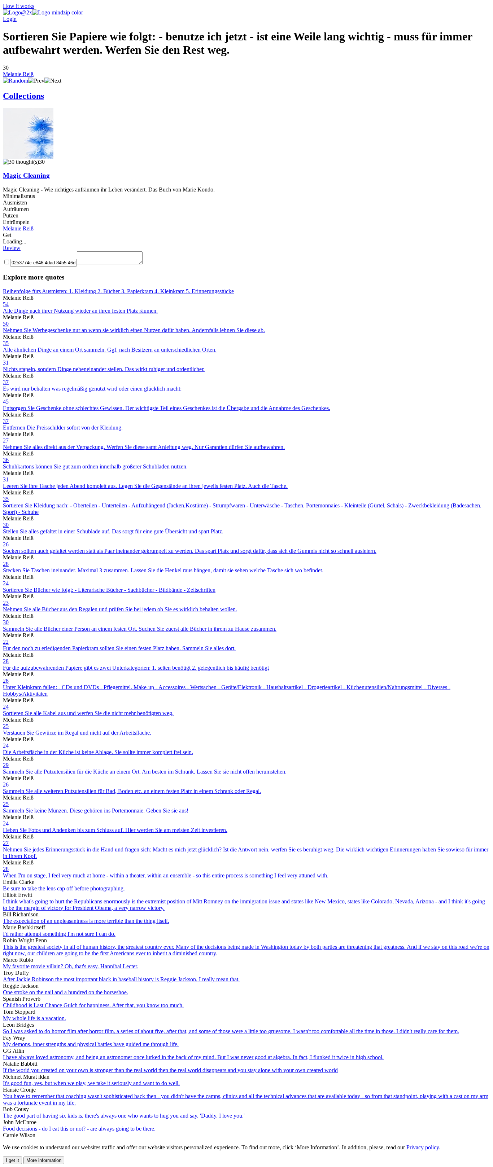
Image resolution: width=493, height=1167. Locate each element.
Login (10, 19)
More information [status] (43, 1160)
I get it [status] (12, 1160)
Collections (23, 96)
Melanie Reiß (18, 74)
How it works (18, 6)
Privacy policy (422, 1147)
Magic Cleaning (26, 175)
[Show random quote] (15, 81)
